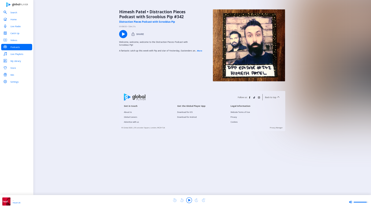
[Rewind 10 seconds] (182, 200)
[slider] (358, 202)
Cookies (234, 122)
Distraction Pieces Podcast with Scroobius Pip (147, 21)
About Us (128, 112)
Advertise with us (131, 122)
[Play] (189, 200)
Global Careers (130, 117)
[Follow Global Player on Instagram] (259, 99)
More (199, 50)
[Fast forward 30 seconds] (196, 200)
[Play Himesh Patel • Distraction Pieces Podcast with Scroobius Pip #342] (123, 34)
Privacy (234, 117)
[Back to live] (204, 200)
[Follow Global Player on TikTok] (254, 99)
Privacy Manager (276, 128)
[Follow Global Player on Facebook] (250, 99)
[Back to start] (175, 200)
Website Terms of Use (240, 112)
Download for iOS (185, 112)
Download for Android (187, 117)
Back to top (270, 97)
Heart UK (17, 202)
